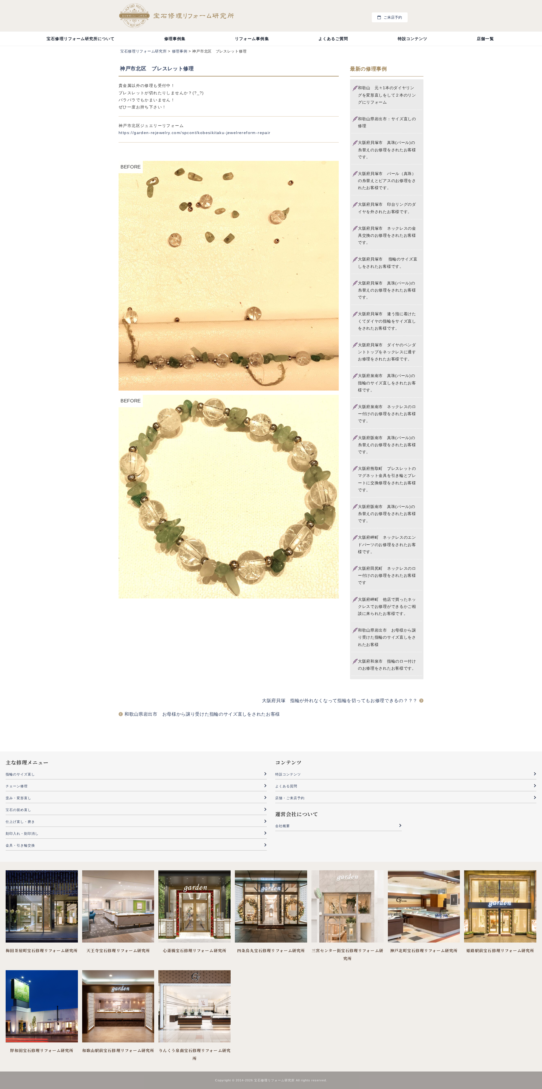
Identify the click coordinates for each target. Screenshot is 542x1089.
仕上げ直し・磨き (20, 822)
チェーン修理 (17, 786)
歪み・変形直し (18, 798)
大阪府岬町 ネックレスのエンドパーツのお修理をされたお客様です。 (387, 544)
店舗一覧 (485, 38)
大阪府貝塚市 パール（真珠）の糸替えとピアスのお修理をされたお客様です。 (387, 180)
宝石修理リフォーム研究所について (81, 38)
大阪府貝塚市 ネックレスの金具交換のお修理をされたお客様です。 (387, 235)
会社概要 (282, 826)
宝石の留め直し (18, 810)
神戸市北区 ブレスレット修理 (157, 68)
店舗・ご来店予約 (290, 798)
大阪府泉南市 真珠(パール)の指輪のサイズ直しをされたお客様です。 (387, 382)
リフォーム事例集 (252, 38)
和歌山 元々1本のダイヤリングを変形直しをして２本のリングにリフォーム (387, 95)
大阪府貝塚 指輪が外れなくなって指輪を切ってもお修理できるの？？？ (340, 700)
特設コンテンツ (412, 38)
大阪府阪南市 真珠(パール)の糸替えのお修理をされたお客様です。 (387, 444)
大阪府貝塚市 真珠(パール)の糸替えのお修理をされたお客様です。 (387, 149)
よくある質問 (286, 786)
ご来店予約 (393, 17)
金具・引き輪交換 (20, 845)
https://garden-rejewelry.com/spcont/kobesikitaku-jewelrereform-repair (195, 132)
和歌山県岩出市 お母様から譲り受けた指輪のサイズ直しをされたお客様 (387, 637)
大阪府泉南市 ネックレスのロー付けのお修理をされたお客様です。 (387, 413)
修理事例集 (174, 38)
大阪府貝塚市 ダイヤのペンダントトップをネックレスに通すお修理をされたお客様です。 (387, 352)
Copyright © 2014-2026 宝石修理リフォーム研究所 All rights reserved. (271, 1080)
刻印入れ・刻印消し (22, 834)
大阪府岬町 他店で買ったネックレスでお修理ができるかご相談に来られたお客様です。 (387, 606)
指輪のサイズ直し (20, 774)
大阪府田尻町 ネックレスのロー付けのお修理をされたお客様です (387, 575)
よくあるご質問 (333, 38)
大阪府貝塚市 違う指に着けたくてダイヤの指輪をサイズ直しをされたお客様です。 (387, 321)
